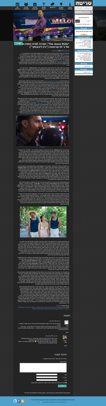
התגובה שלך (63, 361)
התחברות (72, 400)
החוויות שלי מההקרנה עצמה (51, 81)
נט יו (41, 402)
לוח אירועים (17, 8)
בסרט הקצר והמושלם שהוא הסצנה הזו (31, 113)
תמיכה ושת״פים (26, 8)
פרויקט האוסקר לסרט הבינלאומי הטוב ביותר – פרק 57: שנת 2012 (83, 59)
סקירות (58, 305)
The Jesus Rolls (61, 307)
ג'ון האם (34, 307)
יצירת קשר (52, 7)
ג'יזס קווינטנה (21, 307)
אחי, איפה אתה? (41, 103)
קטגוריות (40, 400)
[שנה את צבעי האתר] (18, 43)
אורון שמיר (55, 50)
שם (65, 374)
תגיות (45, 400)
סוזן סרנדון (54, 308)
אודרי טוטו (53, 307)
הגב (67, 332)
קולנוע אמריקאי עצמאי (38, 308)
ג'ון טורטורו (28, 307)
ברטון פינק (33, 101)
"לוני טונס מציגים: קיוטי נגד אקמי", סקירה (84, 53)
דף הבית (34, 400)
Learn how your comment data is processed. (47, 392)
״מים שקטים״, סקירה (85, 40)
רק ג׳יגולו (53, 90)
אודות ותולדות (70, 8)
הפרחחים (60, 308)
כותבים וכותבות (61, 8)
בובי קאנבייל (47, 307)
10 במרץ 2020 (65, 50)
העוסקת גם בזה (61, 60)
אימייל (65, 377)
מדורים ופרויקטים (35, 8)
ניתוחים (54, 400)
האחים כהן (66, 308)
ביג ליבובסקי (40, 307)
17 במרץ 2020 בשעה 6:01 (55, 321)
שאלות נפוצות (44, 8)
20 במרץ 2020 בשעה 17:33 (51, 336)
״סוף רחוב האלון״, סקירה (84, 56)
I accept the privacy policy (83, 24)
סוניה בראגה (47, 308)
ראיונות (60, 400)
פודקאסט (66, 400)
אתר (65, 380)
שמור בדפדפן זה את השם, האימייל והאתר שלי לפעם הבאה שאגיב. (48, 382)
